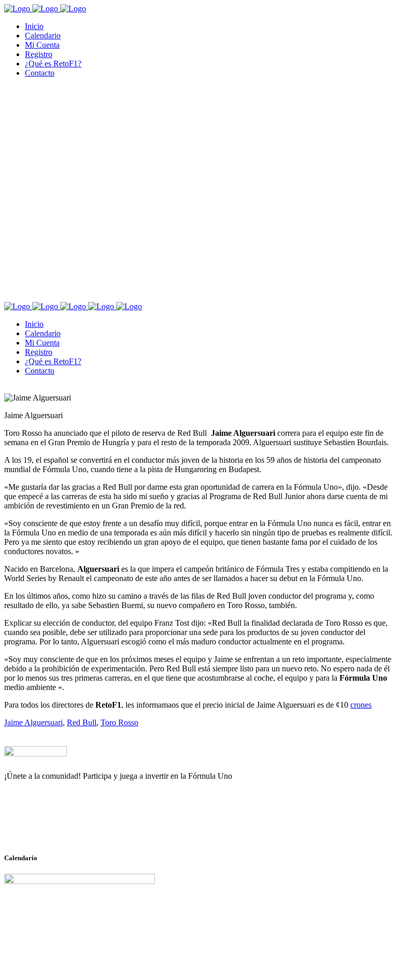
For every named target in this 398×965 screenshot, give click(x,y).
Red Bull (81, 722)
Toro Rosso (119, 722)
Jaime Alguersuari (33, 722)
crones (361, 704)
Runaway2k (54, 826)
